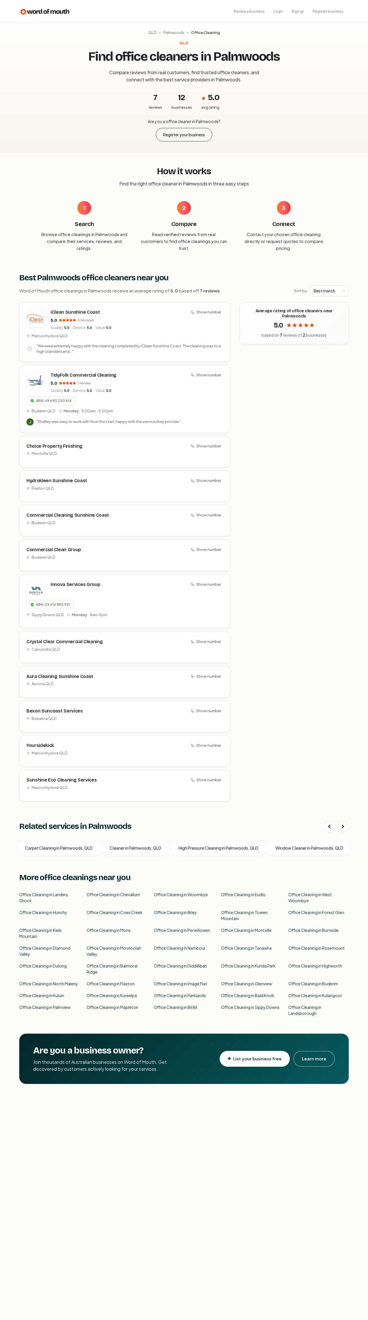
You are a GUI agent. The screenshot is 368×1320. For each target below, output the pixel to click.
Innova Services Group (75, 584)
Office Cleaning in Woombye (181, 894)
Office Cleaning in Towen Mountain (244, 915)
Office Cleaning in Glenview (246, 983)
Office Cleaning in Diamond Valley (44, 951)
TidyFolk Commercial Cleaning (83, 375)
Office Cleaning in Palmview (44, 1007)
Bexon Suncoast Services (54, 711)
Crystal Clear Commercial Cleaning (64, 641)
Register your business (184, 134)
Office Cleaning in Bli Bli (175, 1007)
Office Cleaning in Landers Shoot (43, 897)
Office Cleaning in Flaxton (111, 983)
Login (278, 11)
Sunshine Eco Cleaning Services (61, 780)
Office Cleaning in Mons (109, 930)
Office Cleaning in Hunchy (43, 912)
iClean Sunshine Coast (75, 312)
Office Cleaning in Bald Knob (247, 995)
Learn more (314, 1058)
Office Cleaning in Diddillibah (180, 965)
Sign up (298, 11)
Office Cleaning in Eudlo (243, 894)
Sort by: (301, 290)
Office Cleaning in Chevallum (113, 894)
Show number (208, 312)
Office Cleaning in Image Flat (180, 983)
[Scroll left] (329, 826)
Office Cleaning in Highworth (315, 965)
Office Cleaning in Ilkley (175, 912)
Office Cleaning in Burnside (313, 930)
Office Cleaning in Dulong (43, 965)
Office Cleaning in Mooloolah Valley (114, 951)
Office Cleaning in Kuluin (41, 995)
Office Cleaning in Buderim (313, 983)
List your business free (257, 1058)
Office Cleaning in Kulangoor (315, 995)
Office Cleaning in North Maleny (48, 983)
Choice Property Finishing (54, 446)
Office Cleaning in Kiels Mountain (40, 933)
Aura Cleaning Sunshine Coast (59, 676)
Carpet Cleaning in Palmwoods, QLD (59, 847)
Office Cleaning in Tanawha (246, 948)
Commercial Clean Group (53, 549)
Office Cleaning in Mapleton (112, 1007)
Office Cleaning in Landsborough (304, 1010)
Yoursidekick (40, 745)
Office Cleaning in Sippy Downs (250, 1007)
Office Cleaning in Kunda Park (248, 965)
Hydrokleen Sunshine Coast (56, 480)
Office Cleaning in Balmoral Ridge (112, 968)
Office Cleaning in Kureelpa (112, 995)
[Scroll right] (343, 826)
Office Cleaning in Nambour (180, 948)
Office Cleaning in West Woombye (310, 897)
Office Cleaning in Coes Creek (115, 912)
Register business (328, 11)
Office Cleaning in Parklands (180, 995)
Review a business (249, 11)
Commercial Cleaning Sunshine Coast (67, 515)
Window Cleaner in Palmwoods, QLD (309, 847)
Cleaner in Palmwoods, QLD (135, 847)
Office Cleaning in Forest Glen (316, 912)
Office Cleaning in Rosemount (316, 948)
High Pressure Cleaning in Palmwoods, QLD (218, 847)
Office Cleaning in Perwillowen (182, 930)
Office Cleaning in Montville (246, 930)
